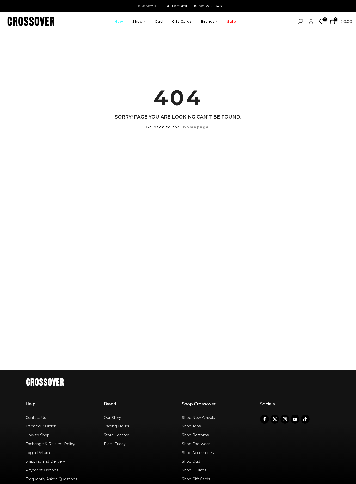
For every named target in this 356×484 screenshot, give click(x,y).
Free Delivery (143, 6)
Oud (159, 21)
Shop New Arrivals (198, 417)
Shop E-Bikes (194, 470)
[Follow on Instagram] (284, 419)
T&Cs (218, 6)
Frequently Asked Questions (51, 479)
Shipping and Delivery (45, 461)
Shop (137, 21)
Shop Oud (191, 461)
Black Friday (115, 444)
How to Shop (38, 435)
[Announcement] (178, 5)
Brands (208, 21)
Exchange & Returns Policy (50, 444)
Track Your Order (41, 426)
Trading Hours (116, 426)
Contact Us (36, 417)
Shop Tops (191, 426)
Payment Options (42, 470)
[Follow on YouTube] (295, 419)
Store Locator (116, 435)
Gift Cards (182, 21)
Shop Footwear (196, 444)
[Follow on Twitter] (274, 419)
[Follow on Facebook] (264, 419)
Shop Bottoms (195, 435)
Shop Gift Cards (196, 479)
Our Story (112, 417)
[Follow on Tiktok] (305, 419)
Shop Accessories (198, 452)
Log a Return (38, 452)
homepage (196, 127)
